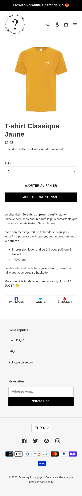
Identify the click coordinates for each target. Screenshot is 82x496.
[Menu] (74, 24)
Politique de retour (20, 362)
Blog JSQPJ (16, 340)
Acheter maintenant (41, 197)
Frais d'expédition (16, 149)
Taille (8, 163)
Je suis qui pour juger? (32, 477)
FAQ (11, 351)
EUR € (40, 428)
